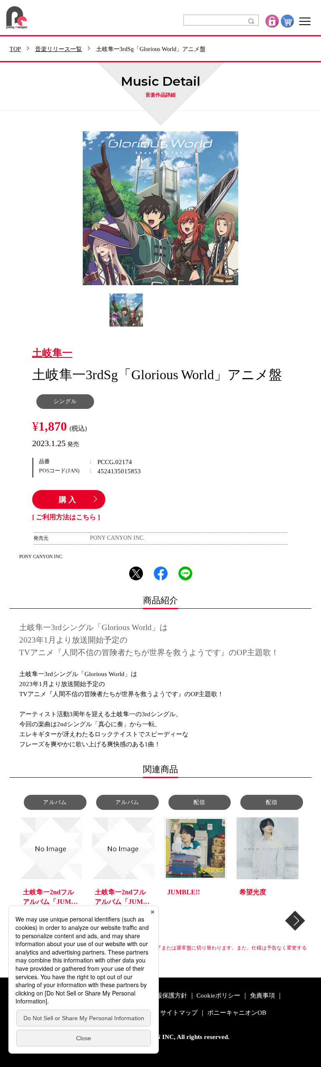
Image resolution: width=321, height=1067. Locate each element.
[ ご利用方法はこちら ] (66, 517)
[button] (295, 921)
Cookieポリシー (218, 996)
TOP (15, 49)
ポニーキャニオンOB (236, 1013)
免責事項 (262, 996)
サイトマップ (179, 1013)
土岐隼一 (52, 353)
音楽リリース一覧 (58, 49)
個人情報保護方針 (162, 996)
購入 (68, 500)
